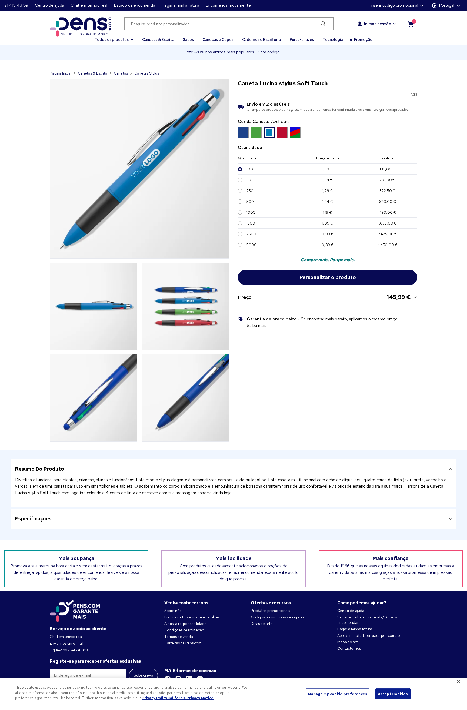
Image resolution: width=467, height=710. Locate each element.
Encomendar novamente (228, 5)
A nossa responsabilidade (185, 623)
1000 (250, 212)
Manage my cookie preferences (337, 693)
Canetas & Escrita (158, 39)
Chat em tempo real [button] (89, 5)
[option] (243, 132)
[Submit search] (323, 24)
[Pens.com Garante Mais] (75, 609)
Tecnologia (333, 39)
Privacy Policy (154, 698)
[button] (114, 37)
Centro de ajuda (49, 5)
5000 (251, 244)
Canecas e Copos (218, 39)
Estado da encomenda (134, 5)
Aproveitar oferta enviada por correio (368, 635)
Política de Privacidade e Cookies (191, 617)
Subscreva (143, 675)
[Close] (458, 682)
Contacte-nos (349, 648)
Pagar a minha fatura (180, 5)
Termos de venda (178, 636)
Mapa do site (348, 641)
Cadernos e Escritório (261, 39)
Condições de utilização (184, 630)
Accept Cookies (393, 693)
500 (250, 201)
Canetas (121, 73)
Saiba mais (256, 325)
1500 (250, 223)
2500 (251, 234)
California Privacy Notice (190, 698)
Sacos (188, 39)
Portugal (446, 5)
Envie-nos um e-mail (66, 643)
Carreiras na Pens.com (182, 643)
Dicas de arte (261, 623)
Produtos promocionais (270, 610)
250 (249, 190)
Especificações (33, 518)
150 (249, 180)
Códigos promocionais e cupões (277, 617)
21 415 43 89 (16, 5)
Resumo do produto (39, 469)
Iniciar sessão (377, 23)
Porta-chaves (302, 39)
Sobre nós (172, 610)
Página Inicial (60, 73)
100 (249, 169)
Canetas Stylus (146, 73)
